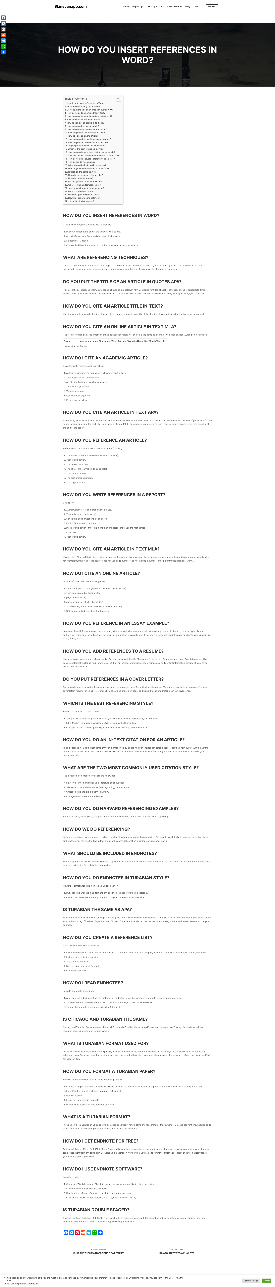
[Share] (3, 52)
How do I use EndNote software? (84, 198)
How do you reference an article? (83, 126)
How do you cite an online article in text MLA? (89, 116)
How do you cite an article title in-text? (86, 113)
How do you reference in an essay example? (89, 139)
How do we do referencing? (81, 162)
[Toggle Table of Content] (117, 99)
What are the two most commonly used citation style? (93, 155)
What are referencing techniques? (83, 106)
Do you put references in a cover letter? (87, 145)
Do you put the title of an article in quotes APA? (90, 109)
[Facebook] (3, 18)
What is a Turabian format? (81, 191)
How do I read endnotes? (80, 178)
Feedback (212, 6)
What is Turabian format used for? (84, 185)
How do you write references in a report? (87, 129)
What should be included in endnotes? (87, 165)
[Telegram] (3, 41)
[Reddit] (3, 35)
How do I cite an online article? (82, 136)
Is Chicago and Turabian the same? (85, 181)
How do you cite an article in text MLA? (87, 132)
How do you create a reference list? (85, 175)
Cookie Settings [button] (251, 1281)
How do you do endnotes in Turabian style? (89, 168)
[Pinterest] (3, 29)
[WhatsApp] (3, 46)
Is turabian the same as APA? (82, 172)
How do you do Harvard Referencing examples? (91, 159)
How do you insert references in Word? (85, 103)
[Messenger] (3, 23)
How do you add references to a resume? (88, 142)
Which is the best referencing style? (85, 149)
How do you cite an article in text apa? (85, 123)
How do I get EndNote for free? (83, 194)
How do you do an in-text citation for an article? (91, 152)
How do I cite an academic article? (84, 119)
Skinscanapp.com (68, 6)
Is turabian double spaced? (81, 201)
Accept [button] (266, 1281)
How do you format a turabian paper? (86, 188)
